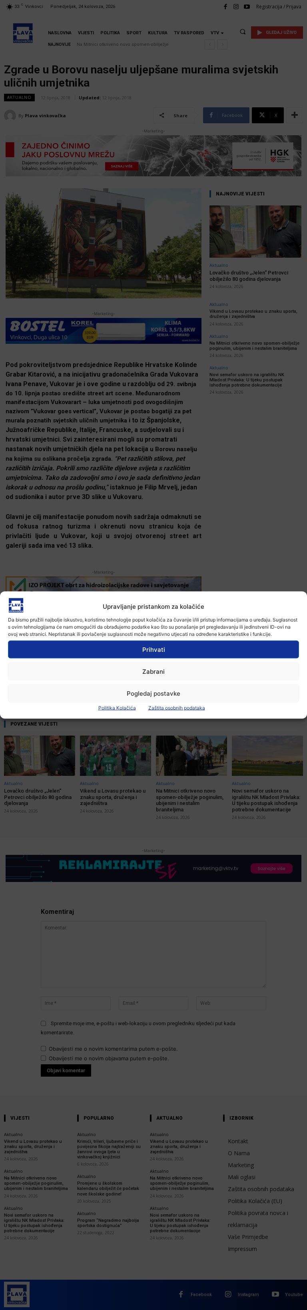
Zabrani (153, 671)
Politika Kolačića (117, 708)
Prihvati (153, 649)
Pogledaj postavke (153, 693)
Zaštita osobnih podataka (176, 708)
